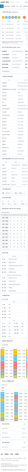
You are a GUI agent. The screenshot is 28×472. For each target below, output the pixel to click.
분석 (17, 6)
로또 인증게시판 (5, 442)
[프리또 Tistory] (22, 470)
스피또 (17, 2)
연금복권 (12, 2)
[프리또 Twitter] (14, 470)
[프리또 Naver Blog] (2, 470)
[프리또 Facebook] (17, 470)
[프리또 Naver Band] (21, 470)
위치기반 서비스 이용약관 (17, 458)
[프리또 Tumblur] (15, 470)
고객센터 (17, 454)
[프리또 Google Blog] (3, 470)
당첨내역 (13, 6)
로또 (7, 2)
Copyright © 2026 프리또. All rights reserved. (10, 460)
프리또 (3, 2)
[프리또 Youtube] (5, 470)
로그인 (26, 2)
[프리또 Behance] (19, 470)
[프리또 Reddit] (10, 470)
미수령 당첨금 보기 (6, 71)
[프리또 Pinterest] (12, 470)
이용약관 (2, 458)
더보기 (24, 424)
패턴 (21, 6)
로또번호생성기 (7, 6)
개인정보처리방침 (8, 458)
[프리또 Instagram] (7, 470)
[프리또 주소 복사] (26, 470)
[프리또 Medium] (9, 470)
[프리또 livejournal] (24, 470)
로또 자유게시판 (5, 424)
